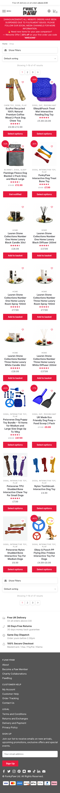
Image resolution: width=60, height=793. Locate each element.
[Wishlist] (22, 82)
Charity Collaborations (14, 673)
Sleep (23, 170)
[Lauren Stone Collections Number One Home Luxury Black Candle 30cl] (15, 214)
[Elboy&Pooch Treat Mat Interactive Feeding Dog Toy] (44, 90)
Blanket (8, 170)
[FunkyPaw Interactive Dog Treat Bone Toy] (44, 154)
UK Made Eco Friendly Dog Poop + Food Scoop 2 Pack (44, 420)
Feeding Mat (50, 105)
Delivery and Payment (14, 723)
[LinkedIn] (39, 772)
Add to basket (15, 255)
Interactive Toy (47, 170)
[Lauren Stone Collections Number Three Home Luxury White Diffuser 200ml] (44, 337)
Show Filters (15, 50)
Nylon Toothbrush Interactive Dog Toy (44, 488)
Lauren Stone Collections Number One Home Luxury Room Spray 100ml (15, 299)
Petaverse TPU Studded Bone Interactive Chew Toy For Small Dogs (15, 491)
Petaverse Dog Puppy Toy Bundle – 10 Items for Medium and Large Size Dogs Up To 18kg (15, 425)
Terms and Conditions (14, 714)
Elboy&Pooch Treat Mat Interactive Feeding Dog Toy (44, 111)
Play (24, 105)
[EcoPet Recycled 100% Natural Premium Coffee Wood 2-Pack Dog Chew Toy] (15, 90)
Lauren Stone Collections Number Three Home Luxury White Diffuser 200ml (44, 360)
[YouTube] (30, 772)
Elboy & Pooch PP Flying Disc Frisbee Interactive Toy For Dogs (44, 554)
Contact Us (8, 702)
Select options (15, 133)
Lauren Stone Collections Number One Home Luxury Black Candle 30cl (15, 238)
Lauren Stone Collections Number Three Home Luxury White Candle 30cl (15, 360)
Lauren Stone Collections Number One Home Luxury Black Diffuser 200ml (44, 238)
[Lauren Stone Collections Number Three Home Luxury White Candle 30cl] (15, 337)
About (5, 664)
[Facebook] (4, 772)
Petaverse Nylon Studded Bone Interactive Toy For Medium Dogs (15, 554)
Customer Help (10, 693)
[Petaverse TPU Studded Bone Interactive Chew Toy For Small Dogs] (15, 465)
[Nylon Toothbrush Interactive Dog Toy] (44, 465)
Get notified (15, 194)
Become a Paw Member (15, 669)
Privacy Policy (10, 727)
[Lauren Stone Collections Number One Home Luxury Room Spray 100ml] (15, 276)
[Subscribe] (44, 772)
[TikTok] (35, 772)
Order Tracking (10, 698)
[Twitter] (9, 772)
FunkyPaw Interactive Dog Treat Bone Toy (44, 178)
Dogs (17, 105)
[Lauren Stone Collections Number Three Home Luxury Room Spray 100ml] (44, 276)
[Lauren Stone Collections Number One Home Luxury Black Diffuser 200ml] (44, 214)
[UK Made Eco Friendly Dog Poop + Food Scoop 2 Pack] (44, 398)
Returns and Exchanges (15, 718)
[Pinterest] (20, 772)
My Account (8, 689)
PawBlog (7, 678)
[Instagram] (14, 772)
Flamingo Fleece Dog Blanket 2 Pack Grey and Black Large (15, 175)
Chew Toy (9, 105)
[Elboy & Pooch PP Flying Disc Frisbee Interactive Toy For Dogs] (44, 528)
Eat (40, 105)
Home (4, 44)
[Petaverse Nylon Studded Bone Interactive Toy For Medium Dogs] (15, 528)
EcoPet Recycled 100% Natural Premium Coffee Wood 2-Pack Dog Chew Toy (15, 114)
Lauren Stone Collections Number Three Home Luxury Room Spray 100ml (44, 299)
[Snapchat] (25, 772)
